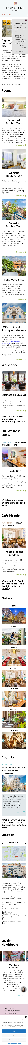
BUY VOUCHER (19, 51)
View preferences (14, 1039)
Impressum (18, 1043)
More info (19, 812)
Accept (14, 1031)
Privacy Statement (12, 1043)
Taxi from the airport (10, 914)
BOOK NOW (19, 360)
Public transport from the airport (14, 916)
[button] (25, 1017)
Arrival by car (8, 912)
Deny (14, 1035)
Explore (20, 995)
